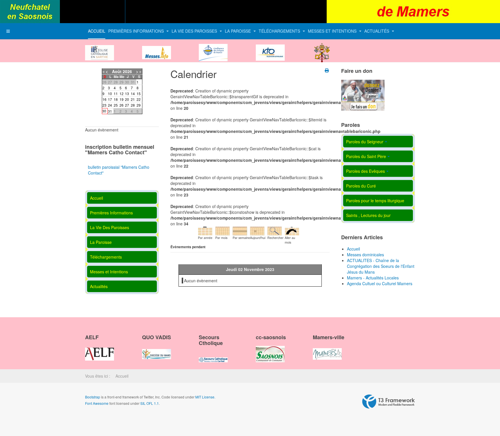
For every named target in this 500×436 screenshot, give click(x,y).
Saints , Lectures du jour (368, 215)
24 (110, 105)
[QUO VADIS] (156, 349)
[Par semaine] (240, 230)
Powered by (388, 401)
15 (139, 93)
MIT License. (205, 396)
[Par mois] (222, 230)
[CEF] (213, 48)
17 (110, 99)
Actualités (377, 31)
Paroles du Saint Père (366, 156)
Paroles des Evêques (365, 171)
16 (104, 99)
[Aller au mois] (292, 230)
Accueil (96, 31)
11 (116, 93)
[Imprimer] (327, 70)
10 (110, 93)
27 (127, 105)
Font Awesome (97, 403)
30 (104, 110)
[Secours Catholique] (213, 355)
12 (122, 93)
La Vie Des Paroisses (195, 31)
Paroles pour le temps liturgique (375, 200)
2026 (127, 71)
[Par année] (205, 230)
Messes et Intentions (333, 31)
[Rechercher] (274, 230)
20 (127, 99)
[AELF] (99, 349)
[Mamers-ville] (327, 349)
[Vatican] (322, 48)
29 (139, 105)
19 (122, 99)
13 (127, 93)
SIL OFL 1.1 (149, 403)
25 (116, 105)
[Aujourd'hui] (257, 230)
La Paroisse (238, 31)
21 (133, 99)
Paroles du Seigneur (364, 141)
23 (104, 105)
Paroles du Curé (361, 186)
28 (133, 105)
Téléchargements (280, 31)
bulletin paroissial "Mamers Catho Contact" (118, 170)
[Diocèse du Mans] (99, 48)
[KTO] (270, 48)
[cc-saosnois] (270, 349)
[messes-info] (156, 48)
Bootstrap (92, 396)
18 (116, 99)
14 (133, 93)
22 (139, 99)
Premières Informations (136, 31)
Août (117, 71)
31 (110, 111)
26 (122, 105)
